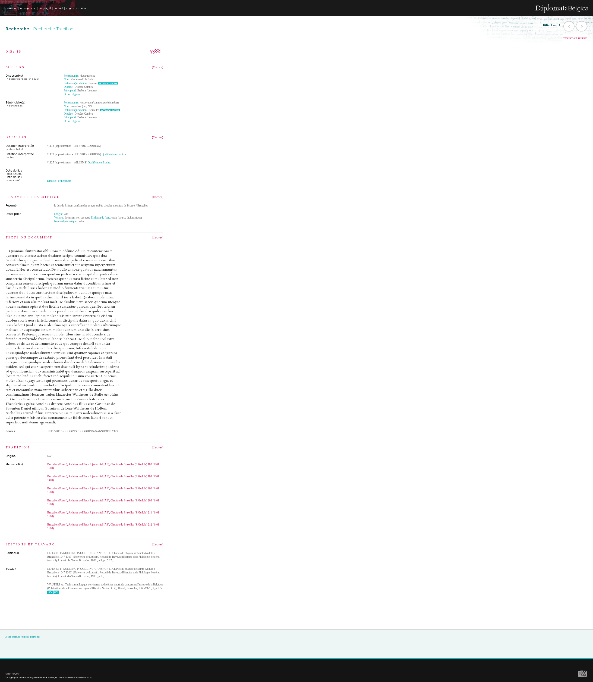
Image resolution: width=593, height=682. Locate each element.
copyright (45, 8)
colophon (11, 8)
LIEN (50, 592)
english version (76, 8)
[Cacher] (157, 67)
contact (58, 8)
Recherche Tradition (53, 28)
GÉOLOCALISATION (108, 83)
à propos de (28, 8)
